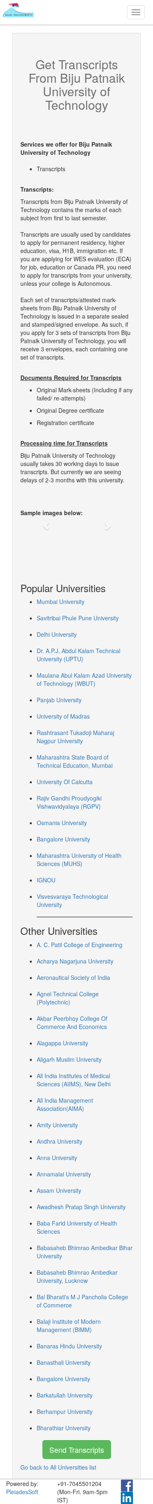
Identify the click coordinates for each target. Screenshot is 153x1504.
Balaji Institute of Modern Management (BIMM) (69, 1325)
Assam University (59, 1190)
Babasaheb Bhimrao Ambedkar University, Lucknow (77, 1276)
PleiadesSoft (22, 1492)
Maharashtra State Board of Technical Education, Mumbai (75, 761)
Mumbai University (60, 601)
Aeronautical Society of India (73, 977)
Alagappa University (62, 1043)
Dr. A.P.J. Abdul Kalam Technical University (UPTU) (78, 655)
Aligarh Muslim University (69, 1059)
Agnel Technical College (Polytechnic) (68, 998)
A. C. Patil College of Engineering (79, 945)
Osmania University (62, 823)
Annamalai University (64, 1174)
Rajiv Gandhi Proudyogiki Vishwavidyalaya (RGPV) (69, 802)
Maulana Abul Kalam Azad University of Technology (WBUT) (84, 679)
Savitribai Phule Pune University (78, 618)
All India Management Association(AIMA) (65, 1104)
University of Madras (63, 716)
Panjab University (59, 700)
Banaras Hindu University (69, 1346)
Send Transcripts (76, 1449)
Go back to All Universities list (58, 1467)
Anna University (57, 1157)
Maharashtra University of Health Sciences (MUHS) (79, 859)
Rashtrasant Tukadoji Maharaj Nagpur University (75, 736)
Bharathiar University (64, 1428)
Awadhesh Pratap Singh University (81, 1207)
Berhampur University (65, 1411)
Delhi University (57, 634)
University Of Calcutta (65, 782)
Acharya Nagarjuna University (75, 961)
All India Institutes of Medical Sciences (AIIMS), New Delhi (74, 1080)
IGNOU (46, 880)
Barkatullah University (65, 1395)
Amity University (57, 1125)
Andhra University (59, 1141)
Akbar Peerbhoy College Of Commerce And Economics (72, 1022)
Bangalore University (63, 839)
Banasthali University (64, 1362)
